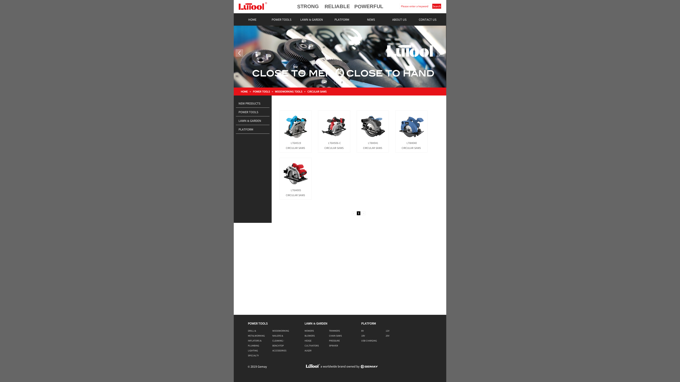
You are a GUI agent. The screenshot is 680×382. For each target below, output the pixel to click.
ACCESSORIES (279, 350)
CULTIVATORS (312, 345)
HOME (252, 19)
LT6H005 (296, 190)
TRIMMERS (334, 330)
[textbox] (415, 6)
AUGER (308, 350)
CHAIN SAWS (335, 335)
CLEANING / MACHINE (278, 340)
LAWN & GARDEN (311, 19)
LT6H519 (296, 143)
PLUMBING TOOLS (253, 345)
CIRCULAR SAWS (317, 91)
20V (387, 335)
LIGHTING (253, 350)
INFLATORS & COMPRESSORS (256, 340)
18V (363, 335)
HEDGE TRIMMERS (310, 340)
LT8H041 (373, 143)
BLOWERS (310, 335)
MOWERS (309, 330)
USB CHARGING (369, 340)
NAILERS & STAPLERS (277, 335)
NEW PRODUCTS (249, 103)
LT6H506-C (334, 143)
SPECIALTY (253, 355)
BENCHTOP (278, 345)
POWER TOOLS (281, 19)
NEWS (371, 19)
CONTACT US (428, 19)
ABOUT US (399, 19)
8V (362, 330)
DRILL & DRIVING (252, 330)
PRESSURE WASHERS (334, 340)
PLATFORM (342, 19)
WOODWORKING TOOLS (288, 91)
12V (387, 330)
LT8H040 (412, 143)
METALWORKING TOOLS (256, 335)
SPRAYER (333, 345)
